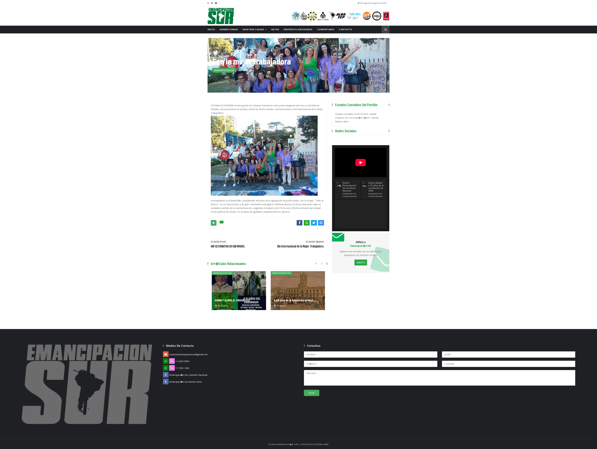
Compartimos (325, 29)
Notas (275, 29)
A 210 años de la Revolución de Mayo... (293, 300)
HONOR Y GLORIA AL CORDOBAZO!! (231, 300)
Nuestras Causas (253, 29)
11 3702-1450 (182, 368)
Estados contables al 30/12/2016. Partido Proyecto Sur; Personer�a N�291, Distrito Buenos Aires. (357, 118)
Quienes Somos (229, 29)
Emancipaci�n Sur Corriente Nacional (188, 374)
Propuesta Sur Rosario (298, 29)
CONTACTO (345, 29)
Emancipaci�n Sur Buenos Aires (185, 381)
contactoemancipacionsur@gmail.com (188, 354)
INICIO (211, 29)
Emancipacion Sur (224, 70)
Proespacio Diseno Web (315, 444)
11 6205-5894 (182, 361)
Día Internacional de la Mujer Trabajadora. (300, 244)
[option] (237, 290)
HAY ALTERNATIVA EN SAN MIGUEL (228, 244)
